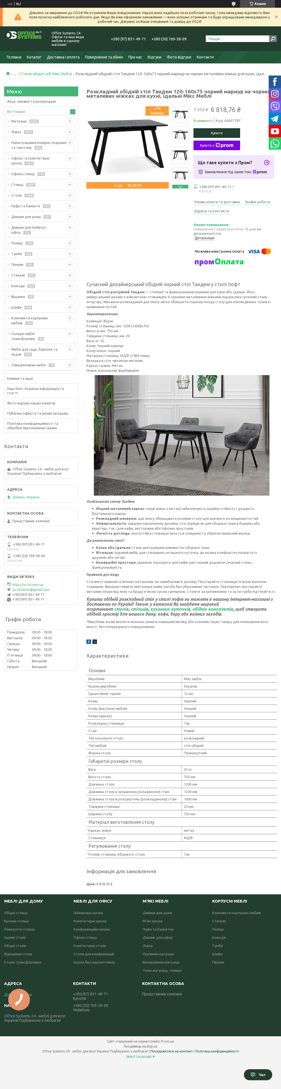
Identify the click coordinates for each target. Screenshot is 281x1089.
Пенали (17, 264)
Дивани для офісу (158, 937)
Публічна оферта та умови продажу (37, 413)
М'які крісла (152, 921)
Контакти (205, 57)
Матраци (19, 121)
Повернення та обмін (104, 57)
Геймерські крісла (88, 913)
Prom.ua (167, 1041)
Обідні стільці (15, 913)
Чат (262, 1075)
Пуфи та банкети (25, 206)
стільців (139, 609)
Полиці (17, 243)
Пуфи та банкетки (158, 929)
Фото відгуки (179, 57)
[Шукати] (273, 38)
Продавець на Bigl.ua (140, 1046)
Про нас (135, 57)
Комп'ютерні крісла (90, 921)
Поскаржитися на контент (172, 1051)
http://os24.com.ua (28, 585)
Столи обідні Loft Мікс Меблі (46, 74)
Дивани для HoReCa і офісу (28, 229)
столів (121, 609)
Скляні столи (15, 937)
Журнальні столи (18, 954)
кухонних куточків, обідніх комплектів (191, 609)
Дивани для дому (26, 217)
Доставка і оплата (63, 57)
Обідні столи (15, 946)
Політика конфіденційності (217, 1051)
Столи (16, 195)
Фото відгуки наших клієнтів (31, 403)
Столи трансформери (22, 962)
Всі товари (16, 111)
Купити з (207, 145)
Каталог (34, 57)
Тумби (16, 254)
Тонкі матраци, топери (162, 970)
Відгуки (154, 57)
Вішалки (18, 296)
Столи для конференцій (94, 954)
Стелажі (18, 275)
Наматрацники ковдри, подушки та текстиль (38, 145)
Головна (14, 57)
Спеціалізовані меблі (28, 365)
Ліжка (16, 132)
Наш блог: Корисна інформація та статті (35, 391)
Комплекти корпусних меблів (29, 320)
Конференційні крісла (92, 929)
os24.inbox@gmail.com (31, 589)
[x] (94, 642)
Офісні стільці (23, 174)
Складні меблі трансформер (23, 336)
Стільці (17, 184)
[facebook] (88, 642)
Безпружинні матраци (161, 962)
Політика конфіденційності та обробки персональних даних (32, 425)
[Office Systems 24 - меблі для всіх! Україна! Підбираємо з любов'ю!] (24, 38)
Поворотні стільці (19, 929)
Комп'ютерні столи (90, 946)
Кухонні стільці (16, 921)
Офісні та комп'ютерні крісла (30, 160)
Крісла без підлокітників (94, 962)
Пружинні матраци (158, 954)
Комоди (18, 286)
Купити (217, 133)
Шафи (16, 307)
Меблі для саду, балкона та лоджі (34, 351)
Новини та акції (20, 378)
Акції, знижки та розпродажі (31, 101)
